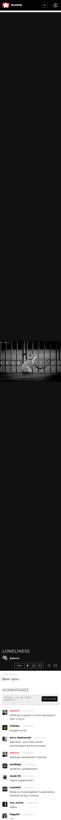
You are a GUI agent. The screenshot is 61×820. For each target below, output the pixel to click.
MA (5, 789)
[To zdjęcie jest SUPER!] (27, 665)
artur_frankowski (20, 737)
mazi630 (15, 787)
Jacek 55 (15, 775)
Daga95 (15, 814)
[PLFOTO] (12, 5)
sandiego (15, 764)
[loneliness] (4, 658)
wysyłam (49, 698)
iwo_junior (17, 802)
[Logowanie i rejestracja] (56, 5)
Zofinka (14, 725)
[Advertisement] (30, 42)
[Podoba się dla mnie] (34, 665)
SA (5, 765)
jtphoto (14, 658)
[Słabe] (40, 665)
